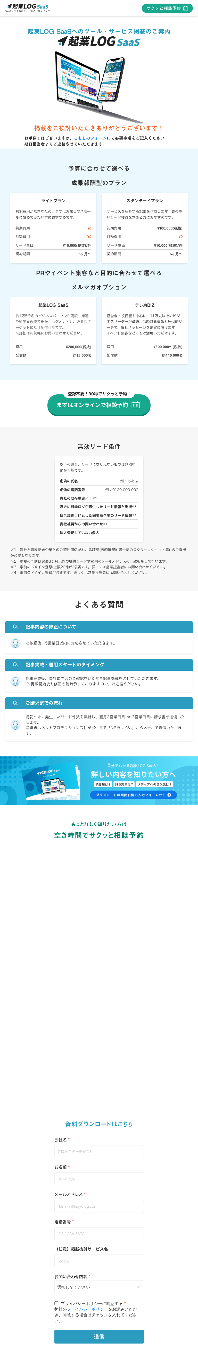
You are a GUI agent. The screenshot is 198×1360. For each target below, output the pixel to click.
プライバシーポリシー (87, 1308)
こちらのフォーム (90, 138)
